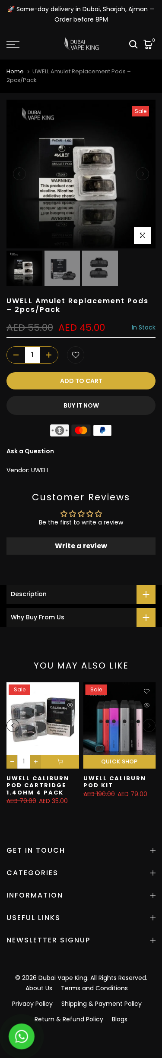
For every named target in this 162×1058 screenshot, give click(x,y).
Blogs (119, 1019)
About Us (38, 988)
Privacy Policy (32, 1003)
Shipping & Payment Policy (101, 1003)
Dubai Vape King (62, 977)
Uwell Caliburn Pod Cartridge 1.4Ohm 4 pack (37, 785)
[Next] (142, 173)
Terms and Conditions (94, 988)
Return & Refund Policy (69, 1019)
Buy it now (81, 405)
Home (15, 71)
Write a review (81, 546)
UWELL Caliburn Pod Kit (114, 782)
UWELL (40, 470)
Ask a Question (30, 451)
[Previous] (19, 173)
